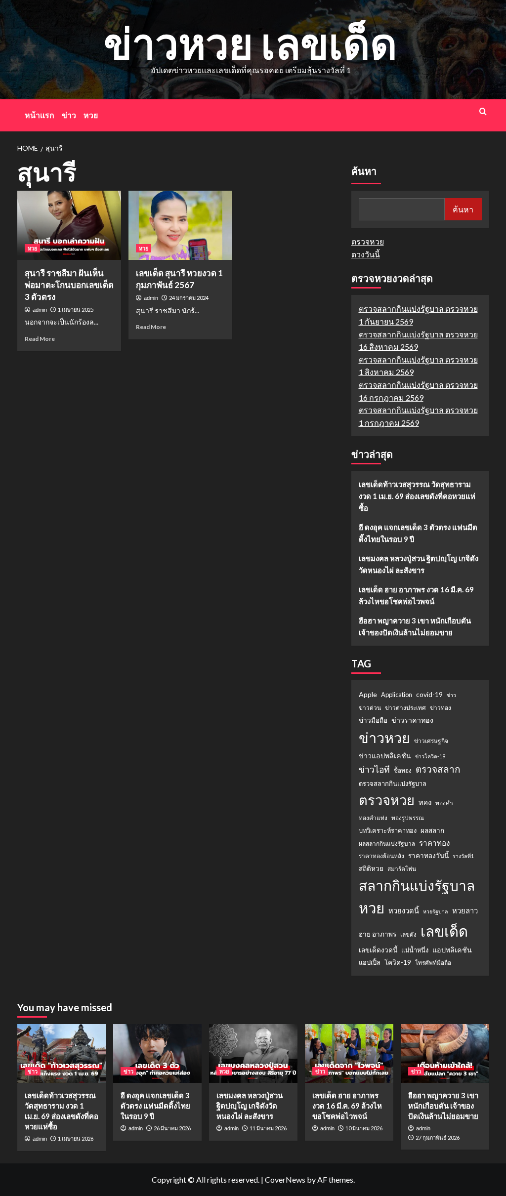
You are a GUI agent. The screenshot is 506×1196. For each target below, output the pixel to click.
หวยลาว (465, 910)
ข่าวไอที (374, 769)
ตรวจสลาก (438, 769)
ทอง (425, 802)
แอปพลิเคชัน (452, 950)
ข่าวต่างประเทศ (405, 707)
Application (396, 695)
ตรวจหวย (367, 241)
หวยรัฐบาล (435, 911)
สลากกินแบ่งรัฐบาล (417, 885)
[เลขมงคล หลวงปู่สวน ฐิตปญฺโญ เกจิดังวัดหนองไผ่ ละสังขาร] (253, 1053)
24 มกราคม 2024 (189, 297)
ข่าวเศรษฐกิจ (431, 740)
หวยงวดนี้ (403, 910)
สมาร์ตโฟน (401, 868)
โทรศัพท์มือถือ (433, 962)
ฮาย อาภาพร (377, 934)
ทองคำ (444, 803)
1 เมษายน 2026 (75, 1138)
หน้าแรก (39, 115)
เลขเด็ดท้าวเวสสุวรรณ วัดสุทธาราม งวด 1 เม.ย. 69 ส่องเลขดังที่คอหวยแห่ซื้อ (417, 496)
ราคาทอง (434, 842)
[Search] (483, 111)
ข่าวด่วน (370, 707)
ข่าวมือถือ (373, 720)
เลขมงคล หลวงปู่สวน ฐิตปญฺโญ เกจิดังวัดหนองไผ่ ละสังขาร (418, 564)
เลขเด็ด (444, 931)
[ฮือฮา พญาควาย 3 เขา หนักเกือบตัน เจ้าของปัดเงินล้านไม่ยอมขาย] (445, 1053)
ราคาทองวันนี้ (428, 856)
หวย (91, 115)
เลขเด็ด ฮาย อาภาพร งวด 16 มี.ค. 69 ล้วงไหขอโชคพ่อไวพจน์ (416, 595)
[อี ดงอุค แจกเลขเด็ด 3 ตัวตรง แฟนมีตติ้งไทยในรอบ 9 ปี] (157, 1053)
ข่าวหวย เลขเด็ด (250, 43)
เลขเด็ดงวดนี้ (378, 950)
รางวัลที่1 (463, 856)
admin (40, 310)
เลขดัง (408, 934)
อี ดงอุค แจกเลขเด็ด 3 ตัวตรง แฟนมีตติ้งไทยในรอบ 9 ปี (418, 533)
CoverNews (285, 1179)
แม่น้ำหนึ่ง (414, 950)
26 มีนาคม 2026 (172, 1128)
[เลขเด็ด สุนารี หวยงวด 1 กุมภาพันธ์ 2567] (180, 225)
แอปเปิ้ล (369, 962)
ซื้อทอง (403, 770)
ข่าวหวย (384, 737)
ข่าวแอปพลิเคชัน (385, 755)
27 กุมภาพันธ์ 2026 (438, 1137)
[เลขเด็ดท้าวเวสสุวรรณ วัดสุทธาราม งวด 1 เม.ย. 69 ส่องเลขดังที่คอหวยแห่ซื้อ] (61, 1053)
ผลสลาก (432, 830)
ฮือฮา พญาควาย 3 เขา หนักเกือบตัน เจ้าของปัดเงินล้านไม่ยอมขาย (415, 626)
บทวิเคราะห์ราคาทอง (388, 830)
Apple (368, 694)
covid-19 (429, 695)
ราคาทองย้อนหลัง (381, 856)
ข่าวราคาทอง (412, 720)
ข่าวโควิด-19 (430, 756)
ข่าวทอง (440, 707)
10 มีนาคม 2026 (363, 1128)
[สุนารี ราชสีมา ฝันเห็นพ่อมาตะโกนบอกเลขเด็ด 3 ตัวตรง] (69, 225)
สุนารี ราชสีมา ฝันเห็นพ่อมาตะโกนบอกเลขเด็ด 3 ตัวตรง (69, 285)
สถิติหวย (371, 868)
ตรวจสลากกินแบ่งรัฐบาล (392, 783)
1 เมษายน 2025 (75, 309)
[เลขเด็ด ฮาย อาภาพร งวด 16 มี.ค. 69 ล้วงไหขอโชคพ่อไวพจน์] (349, 1053)
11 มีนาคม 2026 (268, 1128)
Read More (40, 338)
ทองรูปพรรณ (407, 818)
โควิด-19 (397, 962)
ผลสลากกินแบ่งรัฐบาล (387, 843)
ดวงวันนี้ (365, 254)
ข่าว (69, 115)
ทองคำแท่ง (373, 818)
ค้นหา (364, 171)
